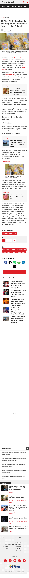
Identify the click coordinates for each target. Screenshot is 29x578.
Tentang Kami (6, 538)
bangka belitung (21, 249)
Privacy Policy (18, 538)
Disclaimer (5, 546)
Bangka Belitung (10, 74)
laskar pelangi (22, 252)
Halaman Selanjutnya (9, 233)
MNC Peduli (18, 551)
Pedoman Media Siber (8, 544)
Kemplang (6, 161)
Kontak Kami (18, 542)
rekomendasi (6, 252)
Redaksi (5, 540)
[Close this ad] (28, 573)
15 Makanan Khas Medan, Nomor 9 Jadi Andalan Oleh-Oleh (17, 196)
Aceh (8, 6)
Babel (2, 17)
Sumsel (20, 6)
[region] (14, 13)
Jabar (26, 6)
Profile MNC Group (20, 548)
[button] (27, 2)
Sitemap (17, 540)
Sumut (14, 6)
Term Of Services (7, 548)
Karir (4, 542)
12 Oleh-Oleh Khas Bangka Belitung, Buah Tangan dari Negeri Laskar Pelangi (14, 23)
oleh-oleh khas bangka (8, 249)
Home (3, 6)
